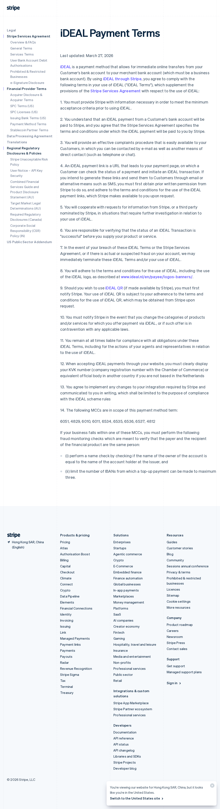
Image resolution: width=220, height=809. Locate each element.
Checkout (67, 572)
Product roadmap (180, 624)
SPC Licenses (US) (24, 112)
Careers (173, 630)
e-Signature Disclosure (27, 82)
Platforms (120, 608)
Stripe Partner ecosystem (132, 709)
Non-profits (122, 662)
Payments (67, 650)
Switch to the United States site (135, 798)
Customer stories (180, 548)
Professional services (129, 668)
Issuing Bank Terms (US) (28, 118)
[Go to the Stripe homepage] (12, 535)
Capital (65, 566)
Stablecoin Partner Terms (29, 130)
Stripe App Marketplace (131, 703)
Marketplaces (123, 596)
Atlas (64, 548)
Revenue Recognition (76, 668)
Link (63, 632)
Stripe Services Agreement (115, 90)
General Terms (21, 48)
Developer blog (124, 768)
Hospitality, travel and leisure (134, 644)
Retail (117, 680)
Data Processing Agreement (29, 136)
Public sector (123, 674)
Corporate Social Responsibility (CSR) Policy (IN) (25, 230)
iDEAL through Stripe (122, 78)
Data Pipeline (70, 596)
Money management (128, 602)
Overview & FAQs (23, 42)
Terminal (66, 686)
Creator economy (126, 626)
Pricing (65, 542)
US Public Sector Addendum (29, 242)
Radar (64, 662)
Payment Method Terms (28, 124)
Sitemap (173, 595)
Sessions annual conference (188, 566)
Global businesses (127, 584)
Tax (63, 680)
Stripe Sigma (69, 674)
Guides (172, 542)
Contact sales (177, 649)
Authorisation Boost (75, 554)
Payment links (70, 644)
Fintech (118, 632)
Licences (173, 589)
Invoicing (66, 620)
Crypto (65, 590)
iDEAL (65, 66)
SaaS (117, 614)
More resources (178, 607)
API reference (123, 738)
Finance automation (128, 578)
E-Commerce (123, 566)
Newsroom (175, 637)
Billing (64, 560)
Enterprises (122, 542)
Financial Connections (76, 608)
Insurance (120, 650)
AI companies (123, 620)
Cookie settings (179, 601)
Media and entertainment (132, 656)
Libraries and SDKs (127, 756)
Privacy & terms (178, 572)
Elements (67, 602)
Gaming (119, 638)
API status (121, 744)
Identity (66, 614)
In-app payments (126, 590)
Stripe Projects (124, 762)
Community (175, 560)
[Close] (212, 786)
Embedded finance (127, 572)
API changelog (124, 750)
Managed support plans (184, 672)
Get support (176, 666)
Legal (11, 30)
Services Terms (22, 54)
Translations (17, 142)
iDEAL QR (114, 287)
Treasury (67, 692)
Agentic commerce (127, 554)
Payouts (66, 656)
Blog (170, 554)
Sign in (172, 683)
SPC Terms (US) (22, 106)
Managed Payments (75, 638)
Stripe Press (176, 643)
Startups (120, 548)
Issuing (65, 626)
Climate (66, 578)
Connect (66, 584)
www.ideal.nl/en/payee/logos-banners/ (156, 276)
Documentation (125, 732)
